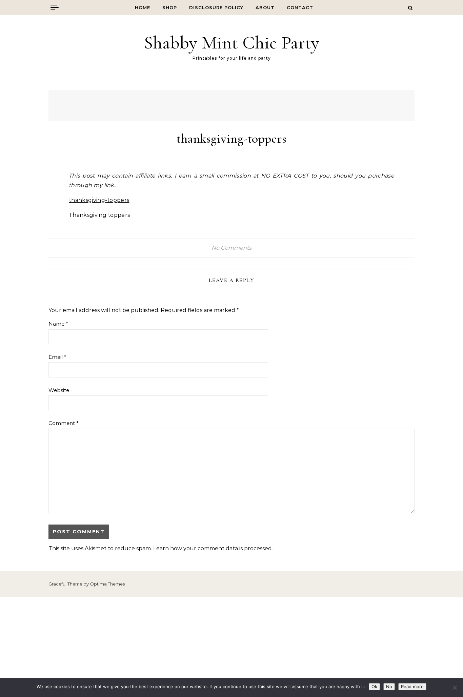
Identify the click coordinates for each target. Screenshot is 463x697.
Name (58, 324)
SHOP (169, 7)
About (265, 7)
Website (58, 390)
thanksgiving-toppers (99, 200)
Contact (300, 7)
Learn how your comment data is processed (212, 548)
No (389, 686)
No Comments (231, 248)
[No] (454, 687)
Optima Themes (107, 584)
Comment (63, 423)
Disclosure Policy (216, 7)
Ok (374, 686)
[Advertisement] (231, 646)
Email (57, 357)
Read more (412, 686)
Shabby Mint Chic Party (231, 43)
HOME (142, 7)
